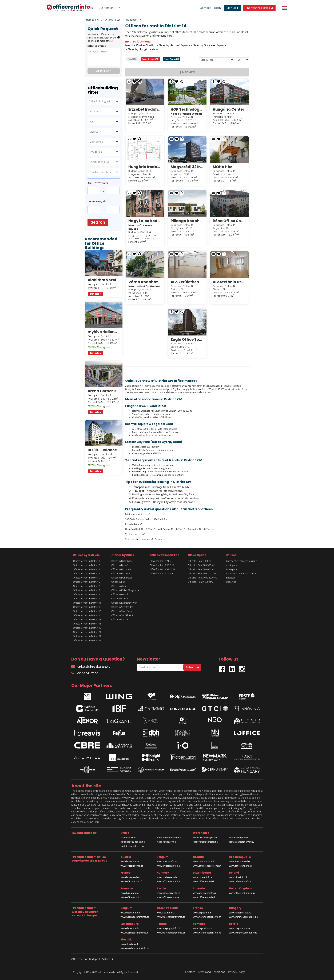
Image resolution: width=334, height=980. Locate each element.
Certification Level (99, 162)
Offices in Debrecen (121, 573)
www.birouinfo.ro (130, 892)
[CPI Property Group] (87, 696)
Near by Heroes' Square (174, 45)
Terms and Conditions (211, 972)
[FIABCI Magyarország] (246, 757)
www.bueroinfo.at (130, 861)
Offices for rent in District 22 (87, 636)
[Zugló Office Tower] (187, 322)
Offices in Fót (118, 581)
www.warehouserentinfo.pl (171, 932)
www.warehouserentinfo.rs (243, 932)
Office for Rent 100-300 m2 (201, 565)
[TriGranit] (119, 720)
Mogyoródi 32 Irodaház (187, 166)
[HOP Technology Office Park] (187, 92)
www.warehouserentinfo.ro (207, 932)
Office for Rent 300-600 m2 (201, 569)
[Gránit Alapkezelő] (87, 709)
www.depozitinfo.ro (203, 928)
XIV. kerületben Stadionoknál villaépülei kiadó (187, 281)
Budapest (131, 19)
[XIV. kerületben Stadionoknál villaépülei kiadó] (187, 264)
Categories (95, 151)
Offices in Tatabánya (121, 611)
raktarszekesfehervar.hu (241, 841)
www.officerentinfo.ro (132, 897)
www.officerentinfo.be (168, 865)
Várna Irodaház (143, 281)
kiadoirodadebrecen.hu (169, 837)
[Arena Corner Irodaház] (103, 374)
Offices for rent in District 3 (86, 569)
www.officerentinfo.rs (168, 897)
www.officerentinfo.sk (204, 897)
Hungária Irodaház (145, 166)
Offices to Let (112, 19)
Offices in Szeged (120, 598)
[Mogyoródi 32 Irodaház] (187, 149)
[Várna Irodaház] (145, 264)
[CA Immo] (151, 708)
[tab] (132, 59)
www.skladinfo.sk (129, 944)
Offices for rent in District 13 (87, 611)
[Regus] (119, 733)
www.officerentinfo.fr (131, 881)
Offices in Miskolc (120, 594)
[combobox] (109, 7)
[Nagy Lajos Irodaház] (145, 203)
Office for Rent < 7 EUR (161, 560)
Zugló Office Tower (187, 339)
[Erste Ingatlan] (246, 696)
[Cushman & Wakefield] (119, 745)
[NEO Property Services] (215, 721)
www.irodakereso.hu (167, 877)
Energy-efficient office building (241, 560)
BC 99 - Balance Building (104, 450)
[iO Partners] (183, 745)
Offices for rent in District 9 (86, 594)
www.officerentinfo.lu (204, 881)
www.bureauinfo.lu (203, 877)
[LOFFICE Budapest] (246, 733)
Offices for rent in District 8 (86, 590)
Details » (95, 294)
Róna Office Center (229, 220)
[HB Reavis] (87, 733)
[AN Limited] (87, 757)
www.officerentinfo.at (132, 865)
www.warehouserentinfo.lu (135, 932)
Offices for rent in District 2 (86, 565)
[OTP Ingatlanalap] (183, 695)
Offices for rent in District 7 (86, 586)
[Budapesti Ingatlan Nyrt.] (119, 709)
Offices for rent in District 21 (87, 632)
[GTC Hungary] (215, 709)
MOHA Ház (222, 166)
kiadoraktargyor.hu (239, 837)
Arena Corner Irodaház (104, 390)
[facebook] (224, 667)
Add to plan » (103, 70)
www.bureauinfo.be (167, 861)
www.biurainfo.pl (238, 877)
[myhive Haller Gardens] (103, 315)
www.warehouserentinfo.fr (207, 916)
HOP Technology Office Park (187, 109)
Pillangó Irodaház (187, 220)
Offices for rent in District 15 (87, 619)
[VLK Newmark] (215, 757)
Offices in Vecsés (119, 619)
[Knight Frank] (151, 757)
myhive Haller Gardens (104, 331)
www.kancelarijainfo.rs (168, 892)
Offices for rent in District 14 (87, 615)
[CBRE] (87, 745)
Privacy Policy (236, 972)
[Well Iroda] (87, 769)
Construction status (100, 172)
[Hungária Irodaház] (145, 149)
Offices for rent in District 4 (86, 573)
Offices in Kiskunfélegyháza (125, 590)
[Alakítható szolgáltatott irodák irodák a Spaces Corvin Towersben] (103, 263)
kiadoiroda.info (128, 837)
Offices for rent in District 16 (87, 623)
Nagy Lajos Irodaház (145, 220)
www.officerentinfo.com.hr (207, 865)
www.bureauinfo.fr (130, 877)
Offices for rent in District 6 (86, 581)
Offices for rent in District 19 (87, 627)
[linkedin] (234, 667)
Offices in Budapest (121, 569)
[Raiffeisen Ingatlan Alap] (215, 696)
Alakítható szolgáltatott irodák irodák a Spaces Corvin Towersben (104, 280)
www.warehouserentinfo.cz (171, 916)
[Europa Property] (183, 769)
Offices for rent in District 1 (86, 560)
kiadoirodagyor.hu (166, 841)
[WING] (119, 695)
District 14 (95, 131)
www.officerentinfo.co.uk (242, 892)
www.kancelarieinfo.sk (204, 892)
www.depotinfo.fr (202, 912)
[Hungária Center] (229, 92)
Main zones (96, 141)
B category (231, 569)
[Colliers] (151, 745)
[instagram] (243, 667)
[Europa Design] (119, 769)
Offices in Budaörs (120, 565)
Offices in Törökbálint (122, 615)
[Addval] (183, 721)
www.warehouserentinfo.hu (243, 916)
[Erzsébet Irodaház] (145, 92)
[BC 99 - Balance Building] (103, 433)
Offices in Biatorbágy (121, 560)
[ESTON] (215, 745)
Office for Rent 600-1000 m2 (202, 573)
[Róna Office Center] (229, 203)
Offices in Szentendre (122, 606)
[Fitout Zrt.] (246, 721)
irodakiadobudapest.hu (133, 841)
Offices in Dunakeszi (121, 577)
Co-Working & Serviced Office (241, 573)
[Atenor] (87, 721)
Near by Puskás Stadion (140, 45)
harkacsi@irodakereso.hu (93, 667)
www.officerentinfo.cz (240, 865)
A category (231, 565)
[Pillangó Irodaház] (187, 203)
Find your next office (258, 8)
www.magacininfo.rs (239, 928)
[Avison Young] (246, 745)
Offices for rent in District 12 (87, 606)
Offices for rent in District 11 (87, 602)
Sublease (230, 577)
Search (98, 222)
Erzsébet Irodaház (145, 109)
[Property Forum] (151, 769)
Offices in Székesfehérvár (124, 602)
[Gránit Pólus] (151, 721)
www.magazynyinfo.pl (168, 928)
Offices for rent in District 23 (87, 640)
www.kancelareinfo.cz (240, 861)
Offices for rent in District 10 (87, 598)
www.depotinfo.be (130, 912)
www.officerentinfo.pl (240, 881)
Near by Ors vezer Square (209, 45)
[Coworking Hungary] (246, 769)
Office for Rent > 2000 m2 (200, 581)
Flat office (231, 581)
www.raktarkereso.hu (240, 912)
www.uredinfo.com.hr (204, 861)
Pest (91, 121)
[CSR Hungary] (215, 769)
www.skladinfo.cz (165, 912)
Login (217, 8)
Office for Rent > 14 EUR (162, 573)
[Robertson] (183, 757)
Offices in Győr (118, 586)
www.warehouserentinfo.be (135, 916)
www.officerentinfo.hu (168, 881)
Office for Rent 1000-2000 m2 (202, 577)
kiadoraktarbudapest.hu (205, 837)
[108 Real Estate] (119, 757)
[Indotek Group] (151, 696)
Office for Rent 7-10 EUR (162, 565)
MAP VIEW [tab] (188, 72)
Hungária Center (228, 109)
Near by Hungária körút (143, 49)
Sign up (232, 8)
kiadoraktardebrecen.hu (205, 841)
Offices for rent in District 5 (86, 577)
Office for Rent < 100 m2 (200, 560)
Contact (205, 8)
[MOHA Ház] (229, 149)
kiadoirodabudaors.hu (132, 846)
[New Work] (215, 733)
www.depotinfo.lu (130, 928)
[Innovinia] (246, 709)
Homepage (92, 19)
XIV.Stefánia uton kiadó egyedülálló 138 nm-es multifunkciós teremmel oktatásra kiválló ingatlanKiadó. (229, 281)
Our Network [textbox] (106, 8)
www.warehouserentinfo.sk (135, 948)
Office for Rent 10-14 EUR (162, 569)
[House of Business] (183, 733)
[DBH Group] (151, 733)
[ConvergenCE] (183, 708)
